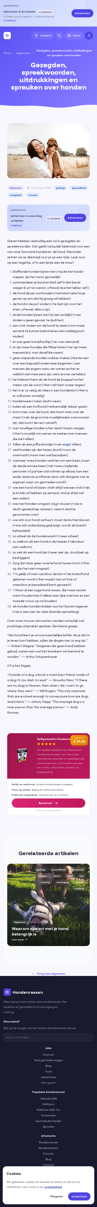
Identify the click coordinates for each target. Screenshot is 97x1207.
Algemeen (23, 53)
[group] (48, 905)
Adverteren (82, 13)
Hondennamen (48, 1148)
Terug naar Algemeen (50, 973)
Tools (48, 1071)
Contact (48, 1054)
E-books (48, 1153)
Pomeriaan (48, 1115)
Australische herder (48, 1121)
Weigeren (56, 1196)
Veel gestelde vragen (48, 1060)
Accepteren (79, 1196)
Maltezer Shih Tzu (48, 1110)
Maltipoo (48, 1104)
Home (7, 53)
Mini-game (48, 1083)
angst (66, 444)
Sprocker (48, 1126)
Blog (48, 1066)
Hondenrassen (48, 1142)
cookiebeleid (53, 1187)
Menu (76, 35)
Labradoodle (48, 1098)
